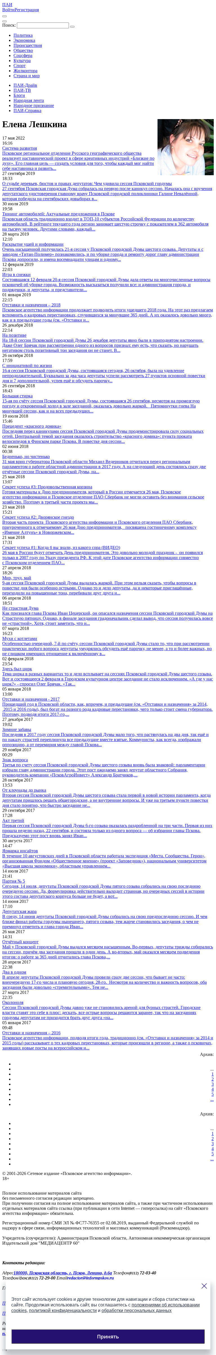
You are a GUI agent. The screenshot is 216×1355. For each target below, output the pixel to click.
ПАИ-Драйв (25, 85)
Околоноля (12, 1002)
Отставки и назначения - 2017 (31, 699)
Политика (23, 35)
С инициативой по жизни (27, 365)
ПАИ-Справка (27, 110)
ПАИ (7, 4)
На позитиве (14, 335)
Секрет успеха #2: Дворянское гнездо (38, 517)
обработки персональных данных (137, 1310)
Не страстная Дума (20, 608)
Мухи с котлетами (19, 638)
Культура (22, 60)
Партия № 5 (13, 881)
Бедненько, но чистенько (26, 456)
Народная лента (29, 100)
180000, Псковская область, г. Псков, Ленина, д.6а (63, 1272)
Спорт (20, 65)
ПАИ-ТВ (22, 90)
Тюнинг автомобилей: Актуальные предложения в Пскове (58, 213)
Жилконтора (25, 70)
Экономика (24, 40)
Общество (23, 50)
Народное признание (34, 105)
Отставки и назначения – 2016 (31, 1032)
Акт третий (13, 820)
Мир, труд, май (16, 577)
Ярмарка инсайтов (20, 850)
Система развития (19, 148)
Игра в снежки (16, 274)
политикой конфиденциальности (63, 1310)
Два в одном (14, 972)
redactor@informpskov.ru (90, 1278)
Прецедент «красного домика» (31, 426)
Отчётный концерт (20, 941)
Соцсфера (23, 55)
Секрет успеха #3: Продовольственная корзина (47, 486)
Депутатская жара (19, 911)
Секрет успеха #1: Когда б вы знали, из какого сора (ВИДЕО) (61, 547)
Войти (8, 9)
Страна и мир (27, 75)
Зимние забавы (16, 729)
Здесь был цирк (17, 668)
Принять (108, 1336)
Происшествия (28, 45)
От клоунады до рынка (24, 790)
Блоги (19, 95)
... (212, 1099)
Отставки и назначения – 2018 (31, 304)
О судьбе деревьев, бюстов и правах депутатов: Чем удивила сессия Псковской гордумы (87, 183)
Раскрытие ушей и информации (33, 244)
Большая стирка (17, 395)
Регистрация (27, 9)
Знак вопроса (15, 759)
